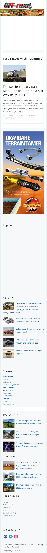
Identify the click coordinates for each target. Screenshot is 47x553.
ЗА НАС (6, 502)
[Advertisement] (23, 34)
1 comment (31, 116)
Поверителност (9, 516)
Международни (8, 118)
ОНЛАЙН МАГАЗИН (10, 513)
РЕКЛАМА (7, 507)
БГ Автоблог (8, 396)
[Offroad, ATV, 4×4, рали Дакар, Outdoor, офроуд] (23, 5)
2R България (8, 377)
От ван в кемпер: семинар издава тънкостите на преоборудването (28, 465)
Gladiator (6, 379)
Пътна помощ (8, 404)
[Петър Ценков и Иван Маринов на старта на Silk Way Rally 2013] (14, 73)
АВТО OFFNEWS (9, 387)
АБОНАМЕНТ (8, 505)
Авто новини (8, 390)
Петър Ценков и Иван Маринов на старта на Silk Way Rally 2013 (23, 90)
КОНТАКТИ (7, 510)
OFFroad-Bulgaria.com (11, 385)
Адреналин (7, 393)
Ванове (6, 398)
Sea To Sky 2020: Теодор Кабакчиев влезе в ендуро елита (28, 434)
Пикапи (5, 401)
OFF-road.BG (9, 116)
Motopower (7, 382)
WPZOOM (16, 551)
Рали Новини (18, 118)
